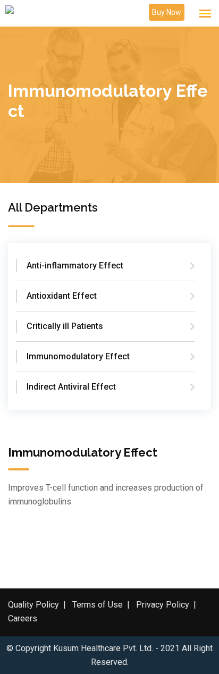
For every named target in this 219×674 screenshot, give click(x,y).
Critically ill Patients (65, 326)
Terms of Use (97, 605)
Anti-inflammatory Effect (75, 265)
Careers (22, 618)
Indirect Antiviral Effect (71, 387)
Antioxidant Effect (62, 296)
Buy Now (166, 12)
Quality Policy (33, 605)
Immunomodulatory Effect (78, 356)
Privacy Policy (162, 605)
